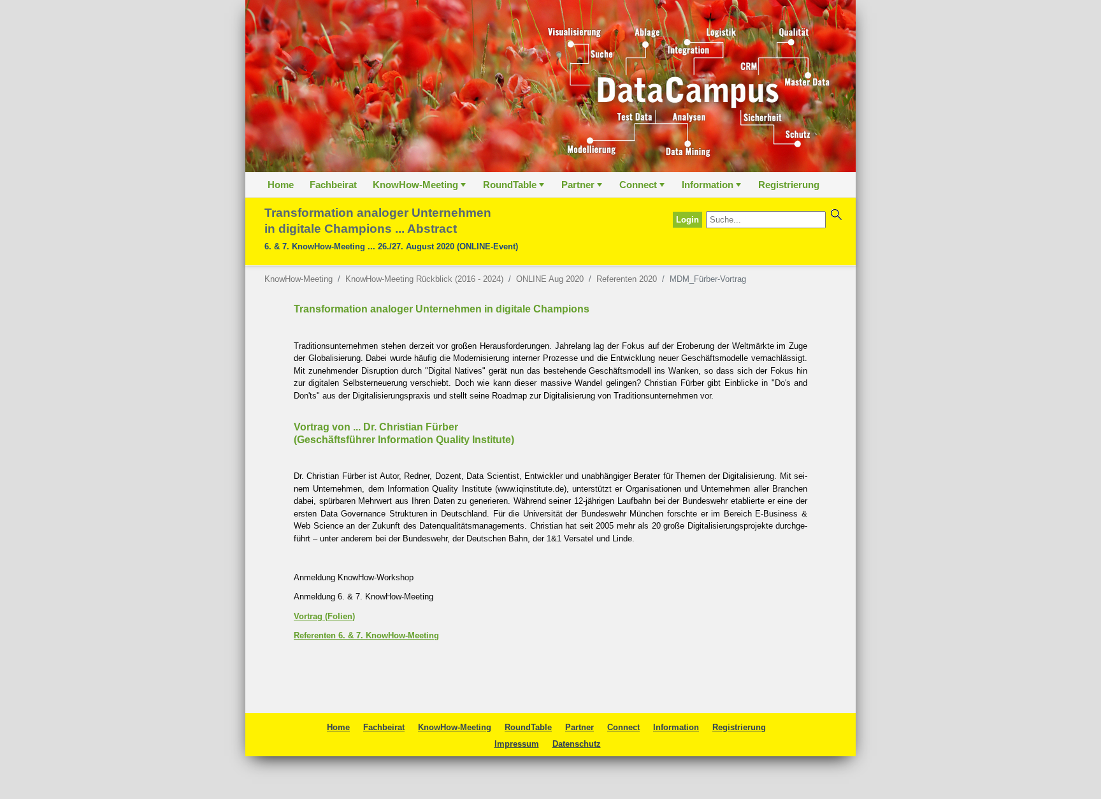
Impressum (516, 744)
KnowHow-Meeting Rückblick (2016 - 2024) (424, 279)
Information (713, 188)
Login (687, 219)
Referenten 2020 (626, 279)
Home (281, 184)
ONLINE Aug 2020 (550, 279)
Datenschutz (576, 744)
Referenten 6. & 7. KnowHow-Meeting (366, 635)
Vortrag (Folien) (324, 616)
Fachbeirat (333, 184)
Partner (583, 188)
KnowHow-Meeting (420, 188)
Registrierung (788, 184)
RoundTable (515, 188)
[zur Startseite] (550, 86)
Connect (643, 188)
